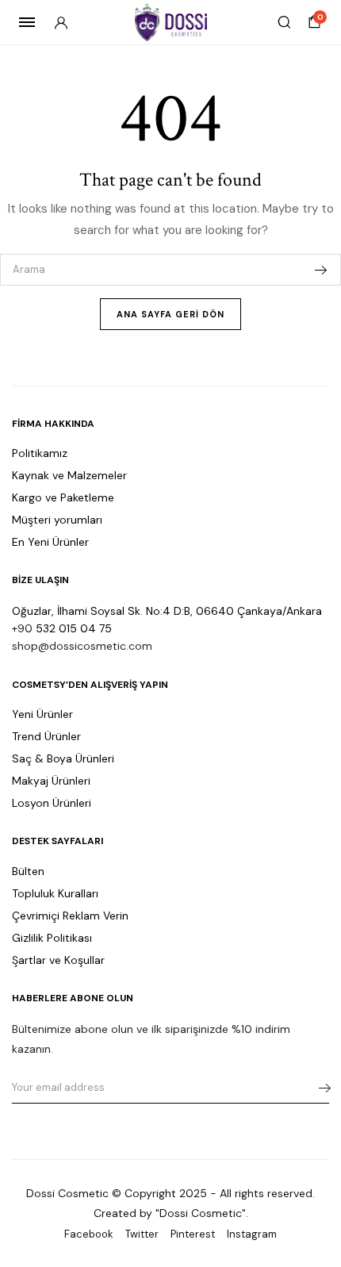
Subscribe (319, 1088)
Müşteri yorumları (57, 520)
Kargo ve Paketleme (63, 497)
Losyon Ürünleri (51, 803)
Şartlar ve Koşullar (58, 960)
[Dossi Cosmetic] (171, 22)
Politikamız (39, 453)
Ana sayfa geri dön (170, 314)
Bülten (28, 871)
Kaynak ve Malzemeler (69, 475)
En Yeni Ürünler (50, 542)
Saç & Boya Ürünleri (63, 758)
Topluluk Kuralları (55, 893)
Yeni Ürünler (42, 714)
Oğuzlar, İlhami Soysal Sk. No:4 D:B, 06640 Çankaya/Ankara (167, 611)
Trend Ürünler (46, 736)
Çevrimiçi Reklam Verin (70, 915)
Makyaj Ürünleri (51, 781)
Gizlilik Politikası (52, 938)
